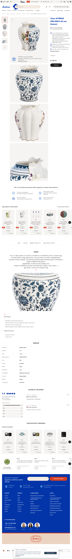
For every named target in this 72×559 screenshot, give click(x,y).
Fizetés (32, 501)
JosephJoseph (21, 504)
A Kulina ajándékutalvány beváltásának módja (55, 498)
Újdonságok (60, 10)
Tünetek (25, 243)
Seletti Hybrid (23, 376)
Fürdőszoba (7, 504)
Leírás (18, 243)
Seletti (21, 379)
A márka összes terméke (63, 206)
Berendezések (8, 500)
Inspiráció (53, 10)
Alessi (19, 497)
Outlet (6, 511)
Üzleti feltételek (34, 508)
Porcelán (22, 363)
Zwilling (19, 506)
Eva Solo (19, 511)
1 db (20, 369)
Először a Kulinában (54, 501)
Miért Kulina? (53, 512)
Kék (20, 360)
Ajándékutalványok (34, 505)
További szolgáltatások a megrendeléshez (36, 498)
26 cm (21, 366)
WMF (19, 495)
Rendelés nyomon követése (56, 510)
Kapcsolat (32, 512)
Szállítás (32, 503)
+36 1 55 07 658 (10, 523)
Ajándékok (67, 10)
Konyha (6, 495)
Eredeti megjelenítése (32, 396)
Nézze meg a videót (22, 61)
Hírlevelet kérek (58, 478)
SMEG (19, 500)
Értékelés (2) (36, 243)
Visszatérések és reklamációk (37, 495)
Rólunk (51, 514)
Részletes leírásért (54, 51)
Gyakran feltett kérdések (55, 503)
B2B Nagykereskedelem (55, 505)
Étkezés (6, 497)
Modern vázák (23, 347)
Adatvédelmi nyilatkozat (36, 510)
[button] (8, 449)
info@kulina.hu (10, 527)
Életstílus (7, 506)
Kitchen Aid (20, 502)
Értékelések (52, 495)
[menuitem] (4, 11)
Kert (6, 502)
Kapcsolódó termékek (49, 243)
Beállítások (17, 556)
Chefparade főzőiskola (55, 508)
